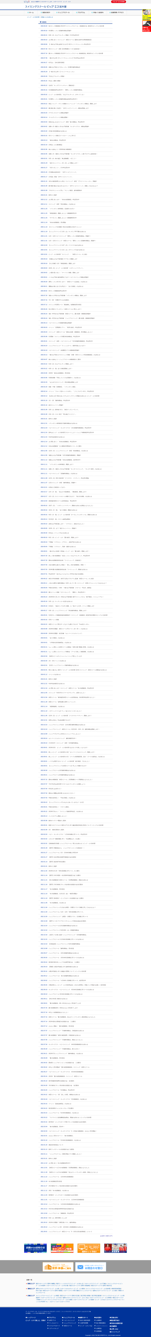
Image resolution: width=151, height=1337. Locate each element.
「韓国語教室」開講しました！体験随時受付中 (63, 213)
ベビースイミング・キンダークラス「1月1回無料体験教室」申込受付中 (70, 428)
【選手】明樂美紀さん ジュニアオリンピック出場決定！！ (67, 848)
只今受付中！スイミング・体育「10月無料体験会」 (64, 743)
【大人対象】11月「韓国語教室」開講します (62, 263)
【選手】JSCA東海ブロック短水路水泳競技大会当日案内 (66, 884)
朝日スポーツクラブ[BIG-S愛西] (52, 1290)
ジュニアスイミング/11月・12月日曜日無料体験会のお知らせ (67, 725)
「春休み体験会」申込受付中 (57, 140)
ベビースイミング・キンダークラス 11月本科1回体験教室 (66, 1199)
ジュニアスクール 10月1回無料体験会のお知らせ (64, 953)
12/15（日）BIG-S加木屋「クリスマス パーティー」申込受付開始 (69, 478)
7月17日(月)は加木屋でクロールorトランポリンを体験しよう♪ (67, 784)
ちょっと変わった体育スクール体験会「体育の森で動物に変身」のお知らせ (71, 647)
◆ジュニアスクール (68, 1317)
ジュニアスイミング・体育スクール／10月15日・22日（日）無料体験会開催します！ (74, 729)
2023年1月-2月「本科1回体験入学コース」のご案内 (64, 871)
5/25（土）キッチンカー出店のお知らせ (61, 601)
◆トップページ (31, 1317)
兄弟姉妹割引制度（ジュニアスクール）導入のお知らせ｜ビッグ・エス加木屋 (72, 843)
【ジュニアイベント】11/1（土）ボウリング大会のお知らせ (67, 250)
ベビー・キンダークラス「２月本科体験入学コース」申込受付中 (68, 834)
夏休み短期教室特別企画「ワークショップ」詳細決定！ (65, 560)
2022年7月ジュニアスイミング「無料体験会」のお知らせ (66, 1053)
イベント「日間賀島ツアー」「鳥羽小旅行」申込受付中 (65, 327)
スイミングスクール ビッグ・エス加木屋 (98, 1288)
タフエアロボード (54, 1326)
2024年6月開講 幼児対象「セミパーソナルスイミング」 (66, 633)
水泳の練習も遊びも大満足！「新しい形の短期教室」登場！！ (67, 565)
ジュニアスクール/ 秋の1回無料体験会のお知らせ (64, 976)
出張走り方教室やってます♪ (57, 487)
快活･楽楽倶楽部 (85, 1320)
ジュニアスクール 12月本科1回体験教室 (61, 1177)
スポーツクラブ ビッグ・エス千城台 (95, 1283)
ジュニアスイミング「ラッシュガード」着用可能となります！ (67, 345)
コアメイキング (54, 1328)
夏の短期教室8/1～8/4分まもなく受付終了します (63, 1008)
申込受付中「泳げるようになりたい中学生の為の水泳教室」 (67, 574)
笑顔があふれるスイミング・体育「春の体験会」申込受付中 (67, 122)
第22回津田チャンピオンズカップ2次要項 (61, 1108)
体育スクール (68, 1326)
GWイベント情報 (54, 619)
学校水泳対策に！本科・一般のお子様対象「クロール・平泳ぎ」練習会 (70, 588)
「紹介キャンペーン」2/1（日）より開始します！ (63, 163)
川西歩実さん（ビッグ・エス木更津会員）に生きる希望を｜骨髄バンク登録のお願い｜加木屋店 (77, 985)
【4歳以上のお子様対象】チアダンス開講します (63, 259)
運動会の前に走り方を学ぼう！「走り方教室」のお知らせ (66, 286)
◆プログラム (51, 1317)
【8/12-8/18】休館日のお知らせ (58, 998)
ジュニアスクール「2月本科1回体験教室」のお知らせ (65, 1140)
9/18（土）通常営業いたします (58, 1218)
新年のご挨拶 (53, 195)
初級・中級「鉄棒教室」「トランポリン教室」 (63, 387)
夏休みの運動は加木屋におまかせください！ (62, 793)
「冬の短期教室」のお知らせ (57, 903)
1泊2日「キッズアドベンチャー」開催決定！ (62, 85)
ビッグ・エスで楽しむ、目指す (36, 1320)
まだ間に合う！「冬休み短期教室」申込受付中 (63, 441)
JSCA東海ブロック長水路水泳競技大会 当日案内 (64, 1085)
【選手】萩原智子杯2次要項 (57, 861)
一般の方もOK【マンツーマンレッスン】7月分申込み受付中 (67, 58)
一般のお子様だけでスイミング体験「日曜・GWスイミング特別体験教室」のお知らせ (74, 355)
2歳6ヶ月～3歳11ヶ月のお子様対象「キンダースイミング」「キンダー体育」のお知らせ (75, 469)
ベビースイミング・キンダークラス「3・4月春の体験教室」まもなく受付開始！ (73, 1131)
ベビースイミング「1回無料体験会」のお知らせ (63, 473)
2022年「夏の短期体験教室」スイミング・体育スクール (65, 1076)
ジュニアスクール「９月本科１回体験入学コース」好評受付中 (67, 980)
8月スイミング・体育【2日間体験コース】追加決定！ (65, 49)
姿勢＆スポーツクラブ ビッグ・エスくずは (76, 1297)
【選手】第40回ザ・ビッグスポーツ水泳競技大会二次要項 (66, 898)
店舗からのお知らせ (47, 17)
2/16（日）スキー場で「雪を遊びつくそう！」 (63, 414)
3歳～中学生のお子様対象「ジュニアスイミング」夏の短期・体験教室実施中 (72, 318)
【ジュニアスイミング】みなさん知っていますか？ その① (66, 802)
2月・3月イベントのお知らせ (57, 661)
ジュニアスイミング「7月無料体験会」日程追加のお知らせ (66, 1030)
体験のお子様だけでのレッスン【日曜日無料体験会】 (65, 67)
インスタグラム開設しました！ (58, 816)
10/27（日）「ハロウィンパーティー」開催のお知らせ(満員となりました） (71, 505)
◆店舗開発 (113, 1326)
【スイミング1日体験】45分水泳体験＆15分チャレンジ (65, 227)
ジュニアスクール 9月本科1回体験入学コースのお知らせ (65, 994)
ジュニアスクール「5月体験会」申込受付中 (62, 1090)
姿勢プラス (52, 1320)
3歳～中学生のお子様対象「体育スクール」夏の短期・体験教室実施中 (70, 314)
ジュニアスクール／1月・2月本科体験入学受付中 (63, 852)
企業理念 (99, 1328)
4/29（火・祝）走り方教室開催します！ (61, 368)
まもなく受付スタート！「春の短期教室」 (61, 1135)
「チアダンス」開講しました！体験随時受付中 (63, 218)
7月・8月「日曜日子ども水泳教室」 (59, 300)
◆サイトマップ (115, 1332)
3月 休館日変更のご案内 (56, 829)
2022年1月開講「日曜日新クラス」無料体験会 (62, 1222)
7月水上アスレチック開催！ (57, 76)
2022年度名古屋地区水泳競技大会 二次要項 (62, 1021)
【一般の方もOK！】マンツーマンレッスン (62, 71)
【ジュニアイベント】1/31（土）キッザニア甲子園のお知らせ (67, 231)
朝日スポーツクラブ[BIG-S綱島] (45, 1283)
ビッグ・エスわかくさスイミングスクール (107, 1299)
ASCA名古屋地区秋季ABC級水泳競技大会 (61, 1209)
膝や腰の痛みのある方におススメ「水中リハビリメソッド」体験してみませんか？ (73, 186)
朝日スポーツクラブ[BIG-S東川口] (101, 1285)
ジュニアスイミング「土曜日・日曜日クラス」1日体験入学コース (68, 916)
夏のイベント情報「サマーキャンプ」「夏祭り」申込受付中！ (67, 592)
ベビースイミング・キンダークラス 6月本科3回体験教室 (66, 1072)
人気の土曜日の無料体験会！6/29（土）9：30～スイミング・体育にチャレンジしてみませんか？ (78, 583)
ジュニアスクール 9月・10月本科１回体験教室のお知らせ (66, 1227)
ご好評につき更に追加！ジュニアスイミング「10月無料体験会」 (68, 935)
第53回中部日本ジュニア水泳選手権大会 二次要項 (64, 962)
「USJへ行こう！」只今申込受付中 (59, 167)
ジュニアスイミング (70, 1323)
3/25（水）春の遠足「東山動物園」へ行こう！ (63, 158)
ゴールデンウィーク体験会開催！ (59, 117)
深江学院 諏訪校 (96, 1295)
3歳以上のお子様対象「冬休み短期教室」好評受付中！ (65, 460)
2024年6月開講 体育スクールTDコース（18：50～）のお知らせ (68, 629)
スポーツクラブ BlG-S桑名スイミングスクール (78, 1290)
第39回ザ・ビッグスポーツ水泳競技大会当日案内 (63, 1195)
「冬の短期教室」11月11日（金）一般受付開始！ (63, 893)
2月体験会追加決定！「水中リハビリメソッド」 (63, 172)
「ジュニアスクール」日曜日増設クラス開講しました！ (65, 1154)
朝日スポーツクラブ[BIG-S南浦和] (79, 1285)
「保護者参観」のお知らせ (57, 706)
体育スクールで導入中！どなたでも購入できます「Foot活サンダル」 (69, 624)
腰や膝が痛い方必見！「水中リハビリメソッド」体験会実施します (69, 108)
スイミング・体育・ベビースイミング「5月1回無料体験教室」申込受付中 (71, 341)
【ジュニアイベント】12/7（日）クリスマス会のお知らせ (66, 245)
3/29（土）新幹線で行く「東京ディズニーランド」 (64, 409)
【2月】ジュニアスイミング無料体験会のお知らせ (64, 665)
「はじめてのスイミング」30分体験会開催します (63, 382)
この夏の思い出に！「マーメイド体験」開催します (64, 272)
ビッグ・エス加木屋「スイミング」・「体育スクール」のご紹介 (68, 254)
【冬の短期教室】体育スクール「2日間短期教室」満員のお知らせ (68, 880)
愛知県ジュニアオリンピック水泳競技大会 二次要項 (65, 1062)
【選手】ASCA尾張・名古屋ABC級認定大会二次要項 (64, 875)
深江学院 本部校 (85, 1295)
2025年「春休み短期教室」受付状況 (59, 373)
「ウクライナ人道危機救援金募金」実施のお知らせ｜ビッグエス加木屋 (70, 1117)
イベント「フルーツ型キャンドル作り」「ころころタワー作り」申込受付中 (71, 391)
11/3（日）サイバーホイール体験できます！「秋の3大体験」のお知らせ (70, 496)
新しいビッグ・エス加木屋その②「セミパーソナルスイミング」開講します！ (72, 752)
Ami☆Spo (39, 1290)
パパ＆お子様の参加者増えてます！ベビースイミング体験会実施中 (69, 277)
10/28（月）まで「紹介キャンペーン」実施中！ (63, 528)
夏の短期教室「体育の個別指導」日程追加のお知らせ (65, 1035)
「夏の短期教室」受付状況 (57, 1058)
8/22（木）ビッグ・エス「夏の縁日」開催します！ (64, 537)
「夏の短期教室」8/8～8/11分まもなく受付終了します (65, 1003)
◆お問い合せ (114, 1329)
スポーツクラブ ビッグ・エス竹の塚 (57, 1285)
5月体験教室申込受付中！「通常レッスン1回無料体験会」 (66, 90)
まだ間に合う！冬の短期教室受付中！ (60, 1163)
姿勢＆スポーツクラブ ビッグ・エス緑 (47, 1288)
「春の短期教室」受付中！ (57, 1126)
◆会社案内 (97, 1317)
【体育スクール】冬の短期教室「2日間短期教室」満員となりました (69, 1167)
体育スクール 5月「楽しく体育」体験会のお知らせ (64, 1094)
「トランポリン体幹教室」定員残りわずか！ (62, 208)
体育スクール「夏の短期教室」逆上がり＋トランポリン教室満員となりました (72, 1017)
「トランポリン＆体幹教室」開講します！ (61, 464)
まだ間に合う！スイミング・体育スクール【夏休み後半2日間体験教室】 (70, 40)
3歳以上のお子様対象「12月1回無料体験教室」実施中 (65, 455)
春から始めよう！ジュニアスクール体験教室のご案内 (65, 359)
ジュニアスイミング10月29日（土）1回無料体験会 (64, 930)
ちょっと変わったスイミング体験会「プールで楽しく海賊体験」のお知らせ (71, 651)
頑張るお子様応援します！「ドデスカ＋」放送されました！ (67, 524)
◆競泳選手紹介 (115, 1320)
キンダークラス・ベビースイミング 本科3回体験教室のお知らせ (68, 1044)
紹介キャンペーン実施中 (56, 405)
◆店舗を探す (114, 1317)
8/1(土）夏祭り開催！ (55, 81)
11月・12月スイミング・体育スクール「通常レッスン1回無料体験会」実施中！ (72, 240)
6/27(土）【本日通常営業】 (57, 62)
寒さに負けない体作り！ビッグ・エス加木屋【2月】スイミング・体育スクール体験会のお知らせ (78, 670)
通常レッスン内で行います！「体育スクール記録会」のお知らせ (68, 282)
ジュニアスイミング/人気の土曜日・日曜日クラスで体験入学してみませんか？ (72, 907)
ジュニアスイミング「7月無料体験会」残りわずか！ (64, 1049)
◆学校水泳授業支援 (116, 1323)
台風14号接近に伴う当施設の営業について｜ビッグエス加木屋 (67, 971)
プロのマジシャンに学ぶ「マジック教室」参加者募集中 (65, 190)
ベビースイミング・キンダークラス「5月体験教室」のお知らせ (68, 1099)
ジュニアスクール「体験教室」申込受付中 (61, 1213)
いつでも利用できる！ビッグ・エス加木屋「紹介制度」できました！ (69, 761)
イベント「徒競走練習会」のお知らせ (60, 1103)
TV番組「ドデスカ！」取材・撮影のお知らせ (62, 546)
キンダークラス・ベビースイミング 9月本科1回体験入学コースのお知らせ (71, 989)
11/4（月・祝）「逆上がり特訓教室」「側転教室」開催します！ (68, 492)
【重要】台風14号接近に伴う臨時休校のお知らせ (63, 966)
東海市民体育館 (116, 1288)
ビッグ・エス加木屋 (33, 17)
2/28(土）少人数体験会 (55, 145)
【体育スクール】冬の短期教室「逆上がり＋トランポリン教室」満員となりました (73, 1172)
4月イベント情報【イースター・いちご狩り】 (62, 135)
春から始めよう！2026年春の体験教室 (60, 149)
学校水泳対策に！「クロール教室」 (59, 807)
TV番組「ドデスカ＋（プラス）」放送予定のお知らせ (65, 542)
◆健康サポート (83, 1317)
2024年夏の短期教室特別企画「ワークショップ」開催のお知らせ (68, 569)
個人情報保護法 (101, 1323)
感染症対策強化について (56, 1145)
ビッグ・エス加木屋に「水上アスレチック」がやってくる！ (67, 94)
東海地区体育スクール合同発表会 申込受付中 (63, 501)
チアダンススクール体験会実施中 (59, 113)
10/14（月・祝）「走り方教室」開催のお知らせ (63, 510)
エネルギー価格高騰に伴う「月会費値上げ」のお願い (65, 839)
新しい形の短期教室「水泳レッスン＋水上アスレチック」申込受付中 (69, 555)
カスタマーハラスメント (102, 1325)
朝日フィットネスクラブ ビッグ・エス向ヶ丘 (69, 1283)
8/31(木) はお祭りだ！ (55, 788)
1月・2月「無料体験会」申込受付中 (59, 400)
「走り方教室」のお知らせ (57, 638)
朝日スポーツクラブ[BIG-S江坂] (69, 1295)
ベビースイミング (69, 1320)
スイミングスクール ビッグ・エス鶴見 (47, 1295)
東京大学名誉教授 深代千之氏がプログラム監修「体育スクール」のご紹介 (71, 578)
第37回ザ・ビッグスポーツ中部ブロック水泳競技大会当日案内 (67, 1122)
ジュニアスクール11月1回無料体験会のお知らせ (63, 925)
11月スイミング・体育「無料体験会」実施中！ (63, 482)
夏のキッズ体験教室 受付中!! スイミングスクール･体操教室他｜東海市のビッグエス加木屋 (76, 53)
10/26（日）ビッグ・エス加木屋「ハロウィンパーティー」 (66, 268)
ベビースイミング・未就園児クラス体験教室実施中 (64, 350)
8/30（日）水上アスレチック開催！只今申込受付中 (64, 35)
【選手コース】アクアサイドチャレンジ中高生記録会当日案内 (67, 921)
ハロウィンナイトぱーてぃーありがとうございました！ (65, 711)
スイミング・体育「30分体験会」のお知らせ (62, 204)
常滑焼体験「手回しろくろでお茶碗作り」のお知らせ (65, 377)
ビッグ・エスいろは (86, 1326)
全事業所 (99, 1320)
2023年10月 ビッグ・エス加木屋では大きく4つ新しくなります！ (68, 747)
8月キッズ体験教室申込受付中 (58, 291)
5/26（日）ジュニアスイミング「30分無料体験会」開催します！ (68, 610)
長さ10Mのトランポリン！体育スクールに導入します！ (65, 309)
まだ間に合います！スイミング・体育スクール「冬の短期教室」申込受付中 (71, 688)
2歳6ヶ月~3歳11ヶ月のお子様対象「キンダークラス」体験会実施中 (69, 126)
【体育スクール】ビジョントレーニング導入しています (65, 656)
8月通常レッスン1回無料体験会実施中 (60, 30)
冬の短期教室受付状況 (55, 1181)
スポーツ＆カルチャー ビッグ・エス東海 (72, 1288)
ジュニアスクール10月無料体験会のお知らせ (62, 770)
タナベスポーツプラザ (63, 1301)
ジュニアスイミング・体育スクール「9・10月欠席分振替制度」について (70, 1231)
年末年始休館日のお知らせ (57, 437)
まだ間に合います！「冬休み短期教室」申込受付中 (64, 199)
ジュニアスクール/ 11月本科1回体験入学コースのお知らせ (66, 939)
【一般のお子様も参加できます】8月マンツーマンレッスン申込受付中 (70, 44)
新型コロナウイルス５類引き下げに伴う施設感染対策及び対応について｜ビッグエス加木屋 (76, 825)
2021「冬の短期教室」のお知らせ (59, 1190)
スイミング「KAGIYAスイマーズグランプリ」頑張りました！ (67, 692)
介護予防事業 (84, 1323)
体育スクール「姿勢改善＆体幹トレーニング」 (63, 702)
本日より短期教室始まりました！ (59, 1012)
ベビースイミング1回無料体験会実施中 (60, 323)
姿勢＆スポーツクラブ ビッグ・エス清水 (105, 1290)
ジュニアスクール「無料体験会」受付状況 (61, 948)
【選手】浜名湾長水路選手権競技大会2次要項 (62, 857)
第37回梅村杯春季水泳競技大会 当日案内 (61, 1081)
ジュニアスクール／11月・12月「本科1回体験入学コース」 (66, 912)
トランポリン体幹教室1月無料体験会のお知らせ (63, 423)
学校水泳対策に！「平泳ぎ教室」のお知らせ (62, 798)
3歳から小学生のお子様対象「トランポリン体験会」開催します (68, 295)
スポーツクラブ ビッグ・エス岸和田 (101, 1297)
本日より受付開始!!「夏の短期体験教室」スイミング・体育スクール (69, 1067)
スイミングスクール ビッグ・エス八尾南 (60, 1299)
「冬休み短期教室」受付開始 (57, 222)
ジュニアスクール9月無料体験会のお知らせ (62, 775)
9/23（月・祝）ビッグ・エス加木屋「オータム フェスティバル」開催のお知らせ (73, 514)
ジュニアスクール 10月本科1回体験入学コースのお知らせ (66, 957)
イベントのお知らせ (55, 674)
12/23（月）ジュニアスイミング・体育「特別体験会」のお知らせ (68, 451)
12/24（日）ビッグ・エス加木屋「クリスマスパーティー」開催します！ (70, 715)
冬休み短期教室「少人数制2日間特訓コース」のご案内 (65, 446)
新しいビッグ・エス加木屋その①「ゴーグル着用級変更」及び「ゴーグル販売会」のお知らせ (77, 756)
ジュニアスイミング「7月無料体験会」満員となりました (66, 1040)
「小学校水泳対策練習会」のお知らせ (60, 642)
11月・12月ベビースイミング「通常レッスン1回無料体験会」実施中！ (70, 236)
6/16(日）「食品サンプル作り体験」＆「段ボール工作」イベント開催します (71, 606)
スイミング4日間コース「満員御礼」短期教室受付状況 (65, 304)
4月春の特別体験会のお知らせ (58, 131)
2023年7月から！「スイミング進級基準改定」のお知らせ (66, 811)
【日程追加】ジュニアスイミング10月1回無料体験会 (64, 944)
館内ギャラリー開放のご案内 (57, 820)
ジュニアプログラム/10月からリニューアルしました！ (65, 734)
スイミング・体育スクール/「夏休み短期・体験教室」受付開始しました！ (71, 332)
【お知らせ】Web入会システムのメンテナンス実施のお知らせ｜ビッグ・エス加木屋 (74, 396)
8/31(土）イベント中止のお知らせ (59, 533)
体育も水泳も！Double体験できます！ (60, 720)
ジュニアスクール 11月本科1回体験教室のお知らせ (64, 1204)
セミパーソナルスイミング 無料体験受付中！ (63, 738)
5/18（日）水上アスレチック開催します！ (61, 364)
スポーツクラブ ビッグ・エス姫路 (83, 1299)
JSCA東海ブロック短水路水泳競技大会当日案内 (62, 1186)
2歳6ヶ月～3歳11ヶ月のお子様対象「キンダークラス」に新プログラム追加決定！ (73, 154)
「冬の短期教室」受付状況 (57, 889)
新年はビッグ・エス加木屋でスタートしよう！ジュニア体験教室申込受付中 (71, 432)
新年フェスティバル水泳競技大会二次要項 (61, 1149)
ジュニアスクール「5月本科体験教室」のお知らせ (64, 1113)
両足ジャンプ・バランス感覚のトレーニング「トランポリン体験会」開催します (73, 103)
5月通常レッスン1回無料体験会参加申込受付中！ (63, 99)
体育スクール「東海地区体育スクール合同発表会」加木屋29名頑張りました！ (72, 697)
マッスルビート (54, 1323)
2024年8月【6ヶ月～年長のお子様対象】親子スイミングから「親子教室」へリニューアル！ (76, 597)
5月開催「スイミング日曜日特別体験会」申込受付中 (64, 336)
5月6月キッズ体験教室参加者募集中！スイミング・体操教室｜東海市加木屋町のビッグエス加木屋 (78, 615)
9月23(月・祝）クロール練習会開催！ (60, 519)
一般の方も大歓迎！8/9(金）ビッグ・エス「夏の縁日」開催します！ (69, 551)
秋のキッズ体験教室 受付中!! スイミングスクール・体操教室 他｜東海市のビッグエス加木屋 (76, 26)
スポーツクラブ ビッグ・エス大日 (51, 1297)
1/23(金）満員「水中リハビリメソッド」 (61, 177)
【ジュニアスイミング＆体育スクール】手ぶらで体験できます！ (68, 766)
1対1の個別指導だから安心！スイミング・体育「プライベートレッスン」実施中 (73, 181)
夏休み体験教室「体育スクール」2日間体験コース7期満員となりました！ (71, 779)
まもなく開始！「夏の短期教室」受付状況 (61, 1026)
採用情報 (99, 1331)
